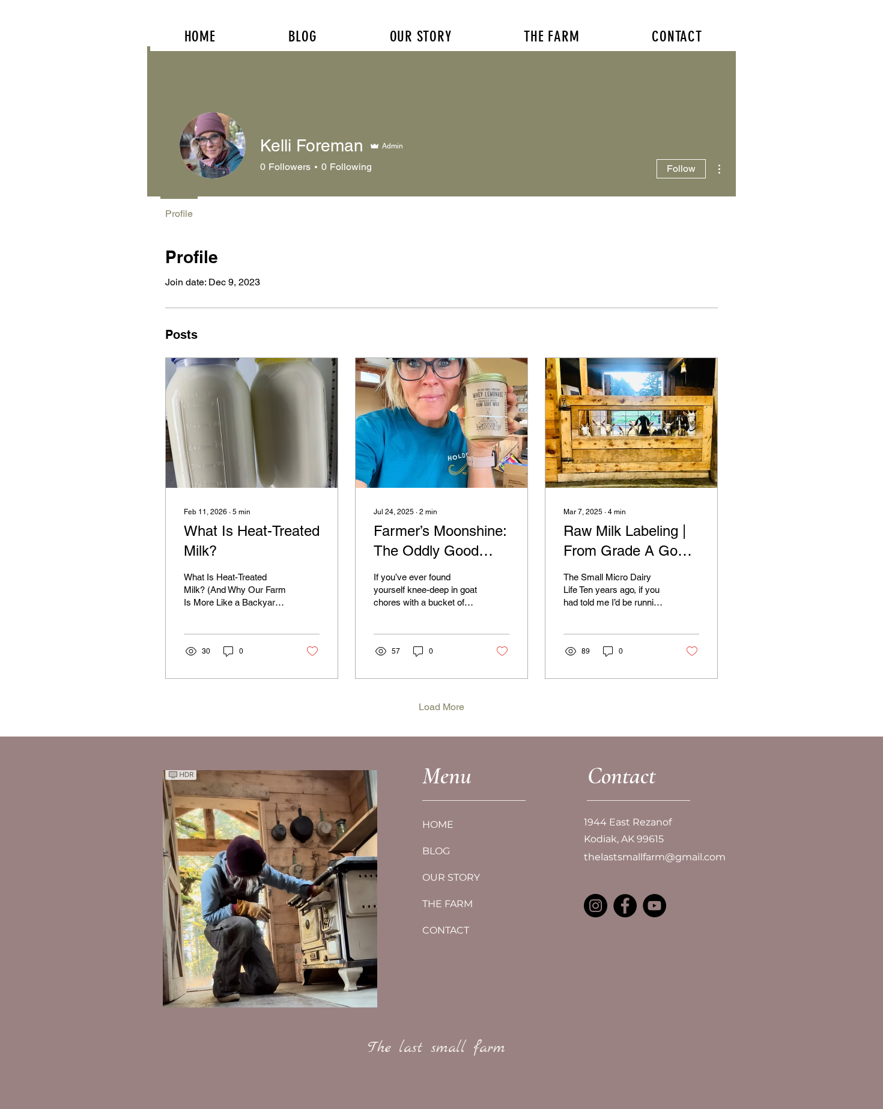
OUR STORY (451, 877)
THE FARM (447, 904)
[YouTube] (654, 905)
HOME (438, 824)
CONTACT (445, 930)
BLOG (436, 851)
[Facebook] (625, 905)
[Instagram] (595, 905)
